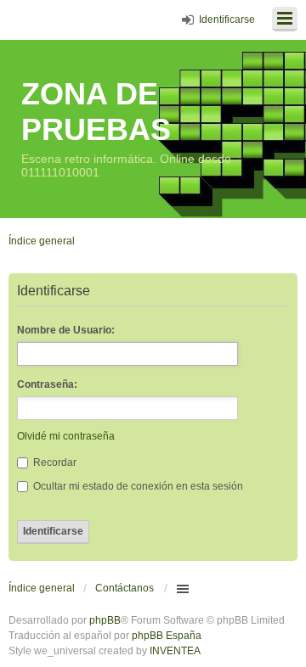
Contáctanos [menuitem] (124, 588)
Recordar (53, 462)
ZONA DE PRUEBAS (96, 111)
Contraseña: (47, 384)
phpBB (105, 620)
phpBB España (166, 636)
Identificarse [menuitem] (227, 19)
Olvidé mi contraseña (66, 436)
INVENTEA (175, 651)
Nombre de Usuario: (66, 330)
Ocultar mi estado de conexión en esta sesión (137, 486)
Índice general (41, 588)
